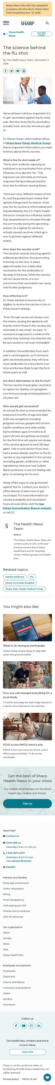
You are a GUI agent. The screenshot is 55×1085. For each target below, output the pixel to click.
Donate (7, 938)
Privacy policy (11, 1079)
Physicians (9, 976)
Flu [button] (31, 576)
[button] (6, 23)
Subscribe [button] (27, 1052)
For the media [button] (41, 34)
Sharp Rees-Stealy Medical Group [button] (24, 589)
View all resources (13, 916)
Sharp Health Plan (13, 955)
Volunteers (9, 1004)
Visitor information (13, 888)
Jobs (5, 949)
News (6, 943)
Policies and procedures (16, 911)
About (6, 932)
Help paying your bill (14, 905)
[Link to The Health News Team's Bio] (6, 541)
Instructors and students (17, 987)
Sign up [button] (27, 803)
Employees (9, 971)
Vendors (7, 999)
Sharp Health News (16, 34)
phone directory (21, 861)
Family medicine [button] (15, 576)
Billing (6, 894)
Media (6, 993)
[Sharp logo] (27, 23)
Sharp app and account (16, 883)
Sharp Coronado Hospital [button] (20, 583)
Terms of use (29, 1079)
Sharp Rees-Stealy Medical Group (28, 143)
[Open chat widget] (47, 1077)
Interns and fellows (14, 982)
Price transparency (13, 900)
